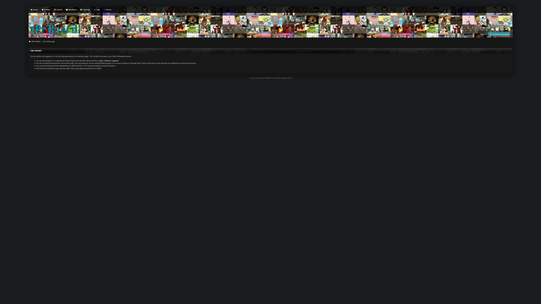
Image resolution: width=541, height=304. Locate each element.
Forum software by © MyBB (260, 78)
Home (35, 10)
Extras (108, 10)
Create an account (500, 34)
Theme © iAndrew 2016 (282, 78)
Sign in (483, 34)
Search (59, 10)
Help (98, 10)
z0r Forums (35, 42)
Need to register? (112, 61)
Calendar (86, 10)
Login (100, 61)
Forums (47, 10)
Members (72, 10)
